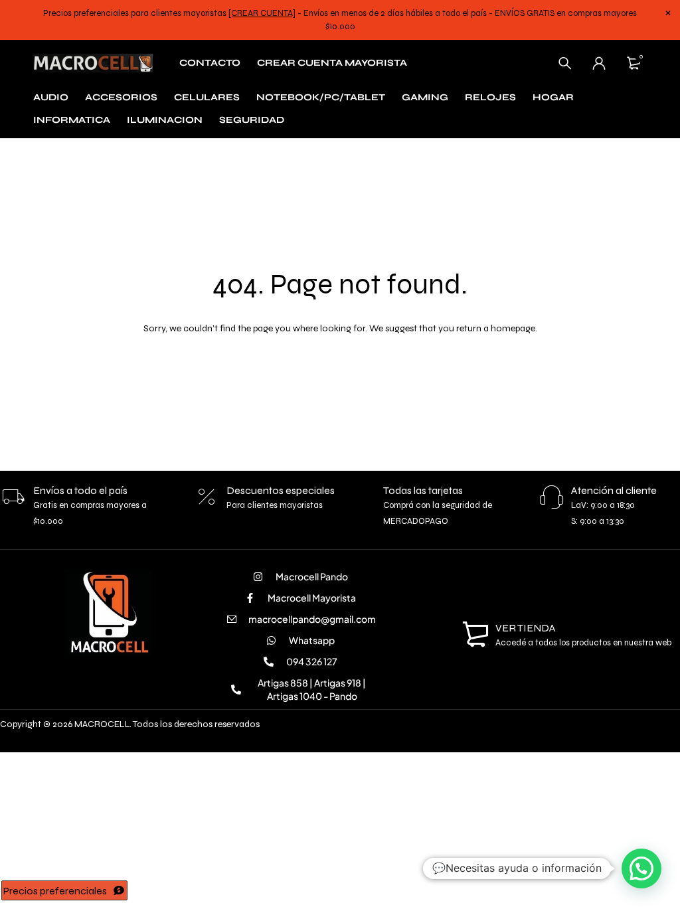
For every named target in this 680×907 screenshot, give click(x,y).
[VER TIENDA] (475, 634)
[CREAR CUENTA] (262, 13)
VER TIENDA (525, 627)
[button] (641, 868)
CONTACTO (209, 62)
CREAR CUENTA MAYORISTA (332, 62)
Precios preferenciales (55, 890)
